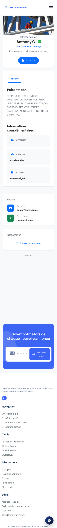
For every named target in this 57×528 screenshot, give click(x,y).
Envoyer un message (30, 243)
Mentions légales (10, 501)
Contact (6, 478)
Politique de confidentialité (16, 506)
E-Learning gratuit (11, 426)
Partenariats (8, 482)
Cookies (6, 510)
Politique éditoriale (11, 473)
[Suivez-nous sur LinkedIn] (4, 398)
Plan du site (7, 487)
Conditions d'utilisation (13, 514)
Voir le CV (30, 60)
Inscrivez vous (41, 354)
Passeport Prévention (13, 441)
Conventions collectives (14, 422)
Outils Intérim (9, 450)
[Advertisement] (28, 287)
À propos (6, 469)
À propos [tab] (14, 78)
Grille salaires (9, 445)
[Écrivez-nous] (49, 520)
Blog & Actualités (10, 418)
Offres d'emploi (10, 413)
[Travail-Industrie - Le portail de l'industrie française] (19, 8)
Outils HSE (7, 454)
